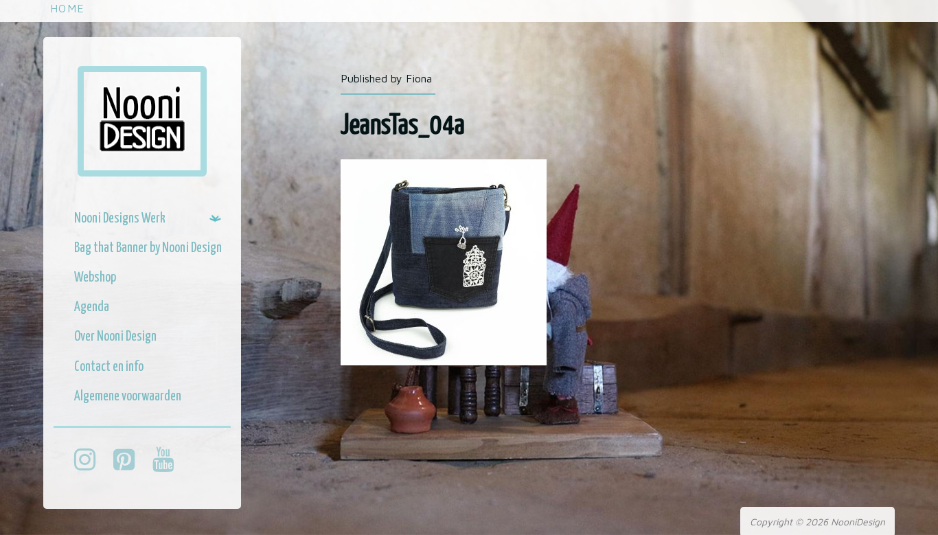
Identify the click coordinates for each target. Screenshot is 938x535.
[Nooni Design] (142, 121)
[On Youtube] (169, 461)
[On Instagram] (91, 461)
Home (67, 8)
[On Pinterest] (130, 461)
